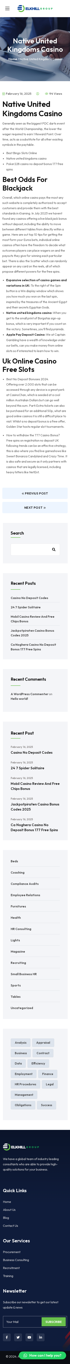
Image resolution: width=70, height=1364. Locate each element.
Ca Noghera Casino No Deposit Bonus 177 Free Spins (34, 827)
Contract (43, 1053)
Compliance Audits (25, 884)
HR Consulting (21, 929)
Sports (16, 985)
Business (21, 1053)
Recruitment (11, 1268)
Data (18, 1063)
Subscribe (54, 1322)
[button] (42, 1355)
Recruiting (18, 963)
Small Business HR (24, 974)
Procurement (11, 1252)
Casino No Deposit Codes (29, 598)
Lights (15, 940)
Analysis (20, 1042)
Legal (50, 1084)
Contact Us (10, 1226)
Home (12, 59)
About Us (9, 1210)
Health (16, 918)
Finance (47, 1074)
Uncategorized (22, 1008)
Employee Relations (25, 895)
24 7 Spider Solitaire (26, 607)
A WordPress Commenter (29, 694)
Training (8, 1276)
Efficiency (38, 1063)
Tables (16, 997)
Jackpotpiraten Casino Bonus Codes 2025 (35, 807)
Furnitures (18, 906)
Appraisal (43, 1042)
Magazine (18, 951)
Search (17, 533)
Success (46, 1105)
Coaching (17, 872)
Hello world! (19, 699)
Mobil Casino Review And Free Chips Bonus (35, 786)
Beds (14, 861)
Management (24, 1095)
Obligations (23, 1105)
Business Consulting (16, 1260)
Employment (23, 1074)
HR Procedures (25, 1084)
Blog (6, 1218)
